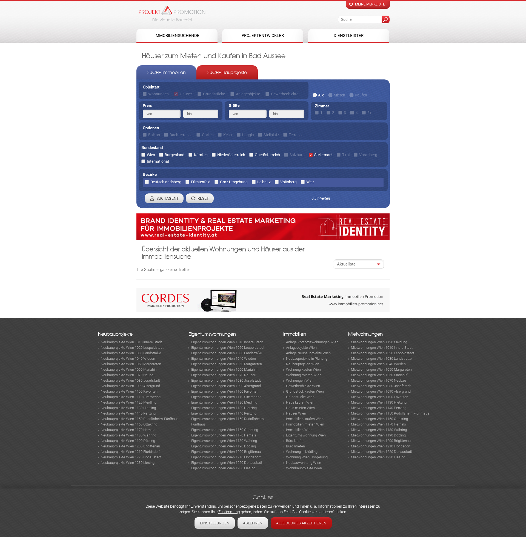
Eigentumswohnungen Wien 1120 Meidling (224, 402)
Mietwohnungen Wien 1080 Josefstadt (381, 386)
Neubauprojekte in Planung (306, 358)
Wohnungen (158, 94)
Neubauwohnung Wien (303, 463)
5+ (369, 113)
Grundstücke (214, 94)
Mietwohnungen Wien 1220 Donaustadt (381, 452)
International (158, 161)
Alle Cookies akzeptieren (301, 523)
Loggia (248, 135)
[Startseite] (172, 13)
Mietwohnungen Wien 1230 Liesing (378, 457)
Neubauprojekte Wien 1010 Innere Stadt (131, 342)
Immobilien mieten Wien (305, 424)
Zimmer (322, 106)
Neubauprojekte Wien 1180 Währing (128, 435)
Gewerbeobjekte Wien (303, 386)
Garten (208, 135)
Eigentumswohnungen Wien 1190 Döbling (223, 446)
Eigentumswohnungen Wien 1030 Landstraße (226, 353)
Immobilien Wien (299, 430)
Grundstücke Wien (300, 397)
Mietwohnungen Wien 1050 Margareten (381, 369)
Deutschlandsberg (165, 182)
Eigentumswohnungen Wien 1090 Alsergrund (226, 386)
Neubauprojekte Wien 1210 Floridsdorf (130, 452)
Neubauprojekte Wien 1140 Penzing (128, 413)
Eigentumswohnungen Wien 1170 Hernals (223, 435)
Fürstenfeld (200, 182)
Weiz (310, 182)
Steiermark (323, 155)
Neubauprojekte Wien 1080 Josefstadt (130, 380)
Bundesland (152, 147)
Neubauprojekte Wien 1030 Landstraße (131, 353)
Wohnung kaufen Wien (303, 369)
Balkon (154, 135)
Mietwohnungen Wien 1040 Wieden (378, 364)
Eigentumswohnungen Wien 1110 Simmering (226, 397)
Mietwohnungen (365, 334)
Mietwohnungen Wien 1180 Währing (379, 430)
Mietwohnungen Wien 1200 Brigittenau (381, 441)
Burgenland (174, 155)
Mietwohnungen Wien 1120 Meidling (379, 342)
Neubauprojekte (115, 334)
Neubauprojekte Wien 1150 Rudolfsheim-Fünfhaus (140, 419)
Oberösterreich (267, 155)
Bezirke (150, 174)
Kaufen (361, 95)
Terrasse (296, 135)
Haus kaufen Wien (300, 402)
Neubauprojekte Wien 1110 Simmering (131, 397)
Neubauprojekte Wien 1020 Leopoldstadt (132, 347)
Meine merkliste (370, 4)
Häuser (186, 94)
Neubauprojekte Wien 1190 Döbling (128, 441)
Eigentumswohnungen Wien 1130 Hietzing (224, 408)
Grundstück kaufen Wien (305, 391)
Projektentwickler (263, 35)
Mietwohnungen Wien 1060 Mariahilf (379, 375)
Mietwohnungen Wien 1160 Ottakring (379, 419)
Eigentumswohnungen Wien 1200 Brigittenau (226, 452)
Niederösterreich (231, 155)
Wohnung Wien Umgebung (307, 457)
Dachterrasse (181, 135)
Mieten (339, 95)
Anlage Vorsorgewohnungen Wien (312, 342)
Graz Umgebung (234, 182)
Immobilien (294, 334)
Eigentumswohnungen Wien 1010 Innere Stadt (227, 342)
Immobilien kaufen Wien (305, 419)
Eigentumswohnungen (212, 334)
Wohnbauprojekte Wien (304, 468)
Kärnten (201, 155)
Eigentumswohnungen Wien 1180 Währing (224, 441)
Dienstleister (349, 35)
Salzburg (297, 155)
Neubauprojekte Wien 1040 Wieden (128, 358)
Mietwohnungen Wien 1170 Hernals (378, 424)
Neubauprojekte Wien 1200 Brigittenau (130, 446)
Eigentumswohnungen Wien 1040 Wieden (223, 358)
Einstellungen (214, 523)
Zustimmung (229, 512)
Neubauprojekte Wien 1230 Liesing (128, 463)
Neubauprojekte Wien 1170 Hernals (128, 430)
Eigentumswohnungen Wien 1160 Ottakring (224, 430)
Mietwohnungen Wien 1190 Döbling (378, 435)
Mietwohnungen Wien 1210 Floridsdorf (380, 446)
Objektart (151, 87)
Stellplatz (271, 135)
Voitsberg (288, 182)
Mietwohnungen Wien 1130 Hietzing (379, 402)
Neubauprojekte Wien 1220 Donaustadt (131, 457)
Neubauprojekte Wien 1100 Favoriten (129, 391)
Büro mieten (295, 446)
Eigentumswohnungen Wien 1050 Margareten (226, 364)
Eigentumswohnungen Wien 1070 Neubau (223, 375)
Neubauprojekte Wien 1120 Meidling (128, 402)
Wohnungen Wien (299, 380)
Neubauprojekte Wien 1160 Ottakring (129, 424)
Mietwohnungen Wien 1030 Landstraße (381, 358)
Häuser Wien (296, 413)
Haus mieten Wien (300, 408)
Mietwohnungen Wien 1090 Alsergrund (381, 391)
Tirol (346, 155)
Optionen (151, 127)
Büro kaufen (295, 441)
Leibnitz (264, 182)
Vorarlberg (368, 155)
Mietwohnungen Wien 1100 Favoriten (379, 397)
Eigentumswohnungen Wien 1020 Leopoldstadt (227, 347)
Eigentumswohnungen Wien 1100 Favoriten (224, 391)
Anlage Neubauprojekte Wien (308, 353)
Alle (321, 95)
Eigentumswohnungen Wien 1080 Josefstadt (226, 380)
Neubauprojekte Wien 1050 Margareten (131, 364)
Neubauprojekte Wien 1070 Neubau (128, 375)
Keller (228, 135)
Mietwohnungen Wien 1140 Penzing (378, 408)
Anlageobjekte (248, 94)
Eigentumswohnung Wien (306, 435)
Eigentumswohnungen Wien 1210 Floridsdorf (226, 457)
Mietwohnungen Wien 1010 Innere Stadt (382, 347)
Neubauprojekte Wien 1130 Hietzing (128, 408)
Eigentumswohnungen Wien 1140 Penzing (223, 413)
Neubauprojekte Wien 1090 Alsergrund (130, 386)
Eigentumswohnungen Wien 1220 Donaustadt (226, 463)
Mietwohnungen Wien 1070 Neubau (378, 380)
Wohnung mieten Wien (303, 375)
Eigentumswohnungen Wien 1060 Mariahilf (224, 369)
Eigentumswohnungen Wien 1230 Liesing (223, 468)
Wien (151, 155)
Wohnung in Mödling (302, 452)
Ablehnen (252, 523)
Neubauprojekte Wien (302, 364)
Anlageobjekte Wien (301, 347)
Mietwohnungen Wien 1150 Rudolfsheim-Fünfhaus (390, 413)
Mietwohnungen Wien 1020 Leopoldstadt (382, 353)
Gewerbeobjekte (284, 94)
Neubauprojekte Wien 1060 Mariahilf (129, 369)
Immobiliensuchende (177, 35)
